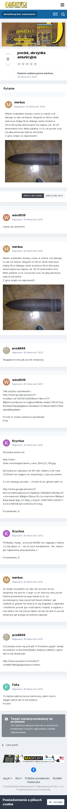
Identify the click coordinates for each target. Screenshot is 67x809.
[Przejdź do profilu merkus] (8, 104)
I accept (56, 802)
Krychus (18, 441)
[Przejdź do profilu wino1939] (6, 217)
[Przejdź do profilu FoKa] (6, 687)
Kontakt (57, 778)
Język (7, 778)
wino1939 (19, 215)
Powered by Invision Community (34, 789)
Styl (17, 778)
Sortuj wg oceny (33, 196)
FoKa (15, 685)
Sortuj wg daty (54, 196)
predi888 (18, 348)
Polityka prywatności (37, 778)
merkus (48, 73)
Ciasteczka (33, 781)
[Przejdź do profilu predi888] (6, 350)
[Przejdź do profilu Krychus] (6, 443)
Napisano (29, 106)
